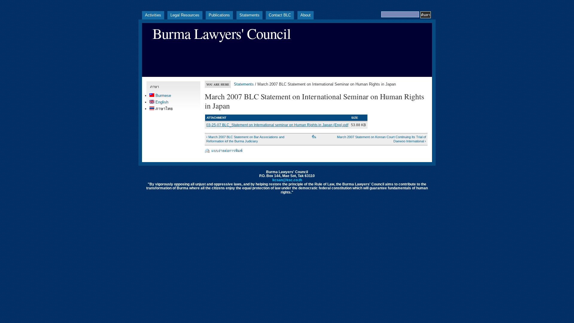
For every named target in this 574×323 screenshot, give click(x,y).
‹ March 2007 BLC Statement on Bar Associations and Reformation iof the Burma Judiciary (245, 139)
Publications (219, 15)
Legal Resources (184, 15)
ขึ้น (314, 137)
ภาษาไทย (163, 108)
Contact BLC (280, 15)
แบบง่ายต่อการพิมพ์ (226, 151)
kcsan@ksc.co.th (287, 180)
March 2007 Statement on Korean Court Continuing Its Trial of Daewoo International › (381, 139)
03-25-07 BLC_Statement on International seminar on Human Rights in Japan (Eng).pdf (277, 125)
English (161, 102)
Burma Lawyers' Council (221, 33)
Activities (153, 15)
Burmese (162, 95)
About (305, 15)
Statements (249, 15)
